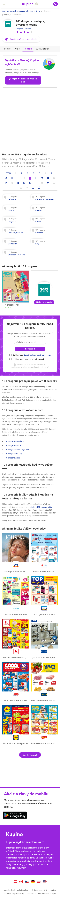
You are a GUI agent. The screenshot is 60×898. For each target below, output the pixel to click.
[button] (17, 32)
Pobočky (28, 49)
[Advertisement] (30, 120)
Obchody (13, 11)
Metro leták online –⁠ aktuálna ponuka (44, 682)
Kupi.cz (27, 882)
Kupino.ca (21, 882)
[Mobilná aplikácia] (15, 815)
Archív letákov (42, 49)
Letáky (7, 49)
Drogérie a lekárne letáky (28, 11)
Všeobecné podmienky (14, 893)
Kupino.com (45, 882)
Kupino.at (15, 882)
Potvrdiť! (29, 349)
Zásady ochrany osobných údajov (37, 355)
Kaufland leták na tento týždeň (15, 639)
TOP (8, 173)
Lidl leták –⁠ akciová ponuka (15, 725)
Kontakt (53, 890)
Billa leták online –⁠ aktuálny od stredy (44, 725)
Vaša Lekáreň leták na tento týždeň (44, 553)
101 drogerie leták (15, 290)
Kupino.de (33, 882)
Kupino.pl (39, 882)
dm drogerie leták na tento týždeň (15, 553)
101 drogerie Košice (13, 445)
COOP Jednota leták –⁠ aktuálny (15, 682)
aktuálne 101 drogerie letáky (41, 507)
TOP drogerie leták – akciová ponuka (44, 596)
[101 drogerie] (8, 25)
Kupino (5, 11)
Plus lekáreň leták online (15, 596)
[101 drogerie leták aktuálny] (44, 290)
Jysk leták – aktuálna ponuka (44, 639)
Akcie (17, 49)
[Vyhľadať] (55, 4)
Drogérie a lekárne (23, 29)
